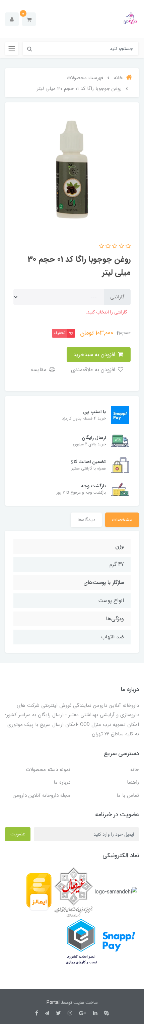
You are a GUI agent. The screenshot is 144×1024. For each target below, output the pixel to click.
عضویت (17, 834)
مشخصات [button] (122, 520)
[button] (29, 19)
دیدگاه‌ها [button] (86, 520)
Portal (53, 1002)
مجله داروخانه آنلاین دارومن (41, 795)
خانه (134, 770)
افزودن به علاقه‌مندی (94, 369)
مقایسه (39, 369)
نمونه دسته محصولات (48, 770)
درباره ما (62, 782)
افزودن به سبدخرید (95, 354)
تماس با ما (128, 795)
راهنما (133, 782)
